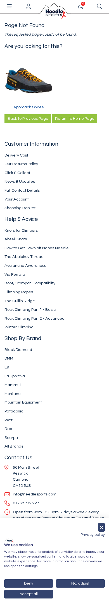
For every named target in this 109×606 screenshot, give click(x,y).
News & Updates (19, 181)
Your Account (16, 199)
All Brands (13, 446)
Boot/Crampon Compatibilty (29, 283)
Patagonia (13, 411)
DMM (8, 358)
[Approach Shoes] (28, 80)
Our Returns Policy (21, 164)
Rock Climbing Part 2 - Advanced (34, 318)
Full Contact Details (22, 190)
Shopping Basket (19, 208)
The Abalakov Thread (24, 257)
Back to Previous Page (28, 119)
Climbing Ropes (18, 292)
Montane (12, 394)
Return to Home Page (74, 119)
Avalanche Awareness (25, 265)
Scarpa (11, 438)
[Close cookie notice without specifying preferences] (101, 527)
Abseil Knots (15, 239)
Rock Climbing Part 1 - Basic (30, 309)
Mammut (12, 385)
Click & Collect (17, 173)
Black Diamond (18, 350)
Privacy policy (92, 535)
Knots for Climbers (21, 230)
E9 (6, 367)
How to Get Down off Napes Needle (36, 248)
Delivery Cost (16, 155)
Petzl (8, 420)
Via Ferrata (14, 274)
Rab (8, 429)
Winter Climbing (19, 327)
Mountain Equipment (23, 402)
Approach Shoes (28, 107)
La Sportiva (14, 376)
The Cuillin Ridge (19, 301)
